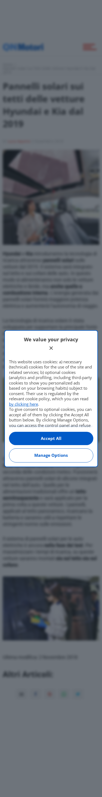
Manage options (51, 455)
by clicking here (23, 404)
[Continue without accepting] (51, 348)
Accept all (51, 438)
